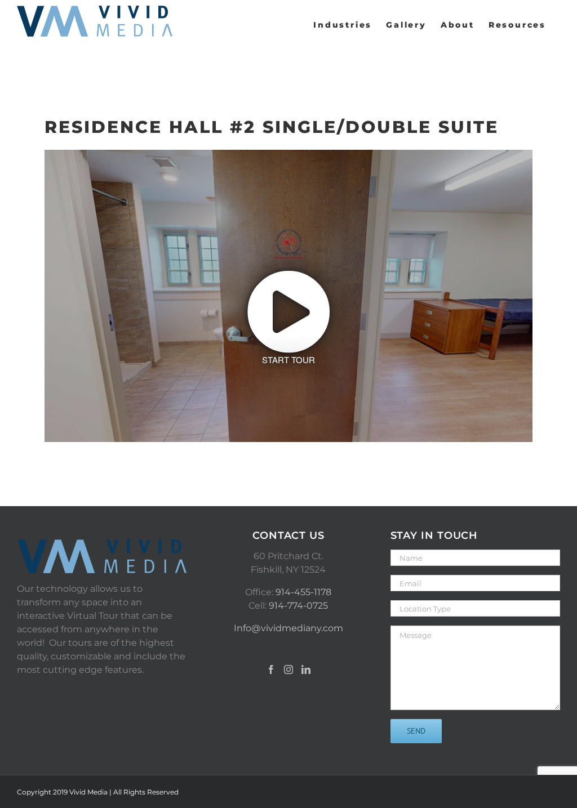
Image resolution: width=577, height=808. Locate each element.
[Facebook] (271, 669)
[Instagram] (288, 669)
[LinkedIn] (305, 669)
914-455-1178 (303, 592)
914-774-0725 (298, 605)
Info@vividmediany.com (288, 628)
